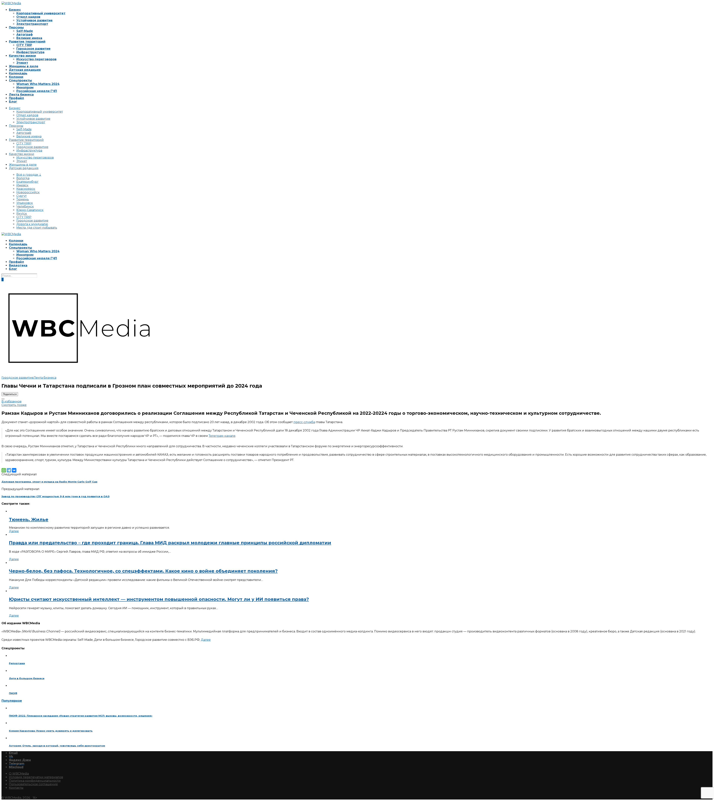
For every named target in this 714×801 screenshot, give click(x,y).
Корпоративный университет (40, 13)
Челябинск (25, 206)
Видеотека (18, 265)
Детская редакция (25, 70)
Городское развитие (33, 48)
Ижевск (22, 185)
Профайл (16, 98)
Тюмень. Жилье (28, 519)
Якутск (21, 213)
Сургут (21, 196)
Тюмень (22, 199)
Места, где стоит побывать (36, 227)
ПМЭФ (13, 693)
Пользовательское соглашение (33, 784)
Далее (14, 531)
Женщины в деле (23, 66)
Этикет (22, 63)
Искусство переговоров (36, 59)
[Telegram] (9, 470)
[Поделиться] (2, 398)
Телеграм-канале (222, 436)
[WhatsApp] (3, 470)
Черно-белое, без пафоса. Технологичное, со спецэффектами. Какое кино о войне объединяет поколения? (143, 571)
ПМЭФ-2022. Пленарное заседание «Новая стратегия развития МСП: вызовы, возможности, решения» (80, 715)
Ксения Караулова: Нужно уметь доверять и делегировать (51, 730)
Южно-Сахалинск (30, 210)
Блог (13, 101)
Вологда (22, 178)
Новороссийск (28, 192)
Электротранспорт (32, 24)
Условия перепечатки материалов (36, 777)
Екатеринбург (27, 181)
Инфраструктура (30, 52)
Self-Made (24, 31)
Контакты (16, 787)
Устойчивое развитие (34, 20)
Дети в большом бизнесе (26, 678)
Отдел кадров (28, 17)
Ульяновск (24, 203)
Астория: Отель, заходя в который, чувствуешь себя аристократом (57, 745)
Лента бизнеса (21, 94)
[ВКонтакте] (14, 470)
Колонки (16, 77)
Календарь (18, 73)
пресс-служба (304, 422)
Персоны (16, 27)
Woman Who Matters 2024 (38, 84)
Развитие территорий (27, 41)
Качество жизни (22, 55)
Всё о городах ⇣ (28, 174)
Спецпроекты (20, 80)
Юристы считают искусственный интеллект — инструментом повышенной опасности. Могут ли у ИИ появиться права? (159, 599)
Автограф (24, 34)
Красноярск (25, 189)
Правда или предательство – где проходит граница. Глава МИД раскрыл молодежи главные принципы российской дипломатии (170, 542)
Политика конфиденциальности (35, 780)
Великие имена (29, 38)
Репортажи (17, 663)
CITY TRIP (24, 45)
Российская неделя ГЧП (36, 91)
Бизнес (15, 10)
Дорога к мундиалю (32, 224)
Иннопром (24, 87)
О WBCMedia (19, 773)
